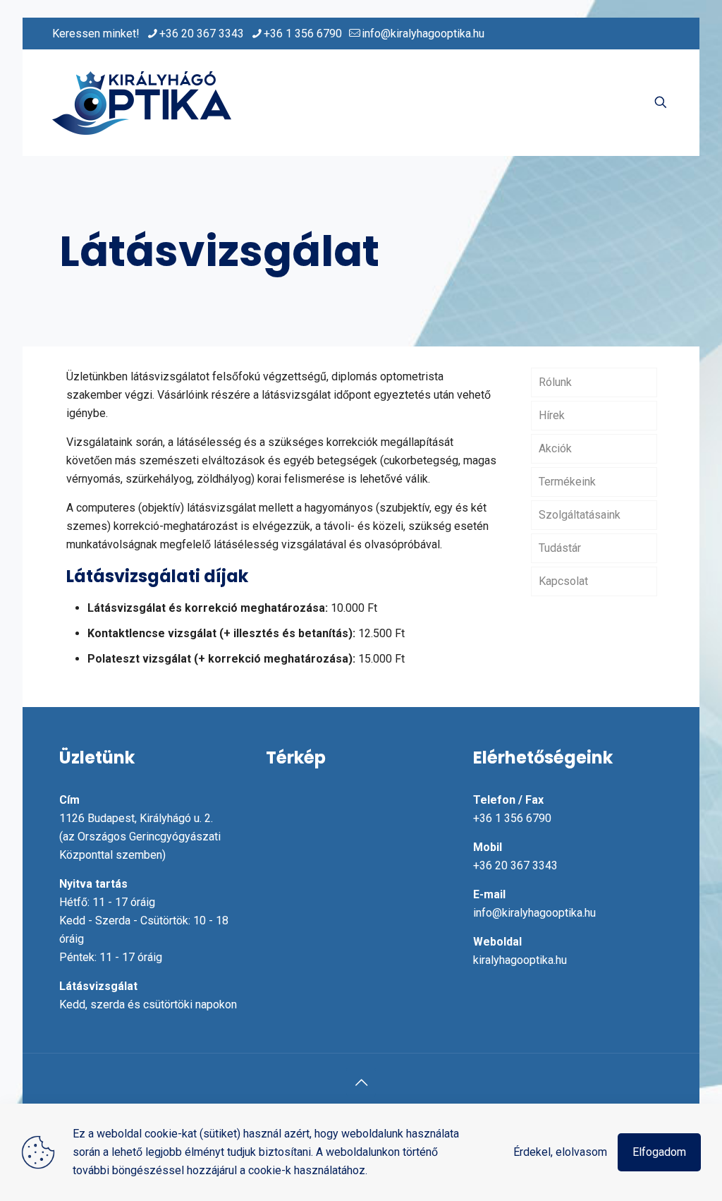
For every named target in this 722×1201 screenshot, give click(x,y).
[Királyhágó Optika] (141, 102)
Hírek (552, 415)
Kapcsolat (563, 581)
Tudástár (560, 548)
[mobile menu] (611, 102)
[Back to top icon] (361, 1082)
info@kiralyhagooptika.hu (423, 33)
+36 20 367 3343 (201, 33)
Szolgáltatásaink (579, 514)
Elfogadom (659, 1152)
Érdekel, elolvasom (560, 1152)
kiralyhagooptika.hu (520, 960)
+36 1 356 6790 (303, 33)
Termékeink (567, 481)
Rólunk (555, 382)
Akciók (555, 448)
